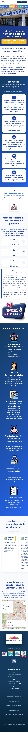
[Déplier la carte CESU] (23, 251)
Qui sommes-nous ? (4, 6)
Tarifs (16, 6)
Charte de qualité (14, 710)
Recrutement (25, 6)
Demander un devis (22, 1)
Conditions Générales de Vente (14, 714)
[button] (14, 614)
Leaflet (10, 628)
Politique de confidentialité (14, 705)
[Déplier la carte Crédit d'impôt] (23, 241)
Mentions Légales (14, 701)
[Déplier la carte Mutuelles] (23, 262)
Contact (20, 6)
